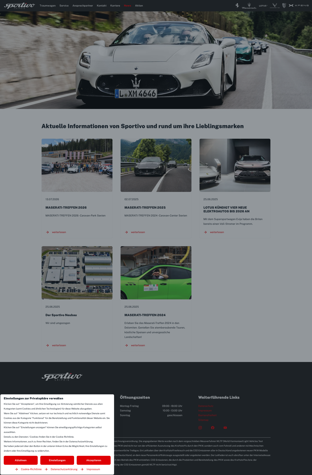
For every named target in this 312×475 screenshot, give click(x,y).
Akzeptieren (93, 460)
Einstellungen (57, 460)
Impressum (93, 469)
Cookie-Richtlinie (31, 469)
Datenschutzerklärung (64, 469)
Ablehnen (20, 460)
